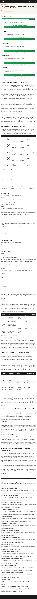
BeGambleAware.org (30, 78)
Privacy (32, 1)
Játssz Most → (19, 27)
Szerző (29, 1)
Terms (35, 1)
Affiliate (12, 597)
